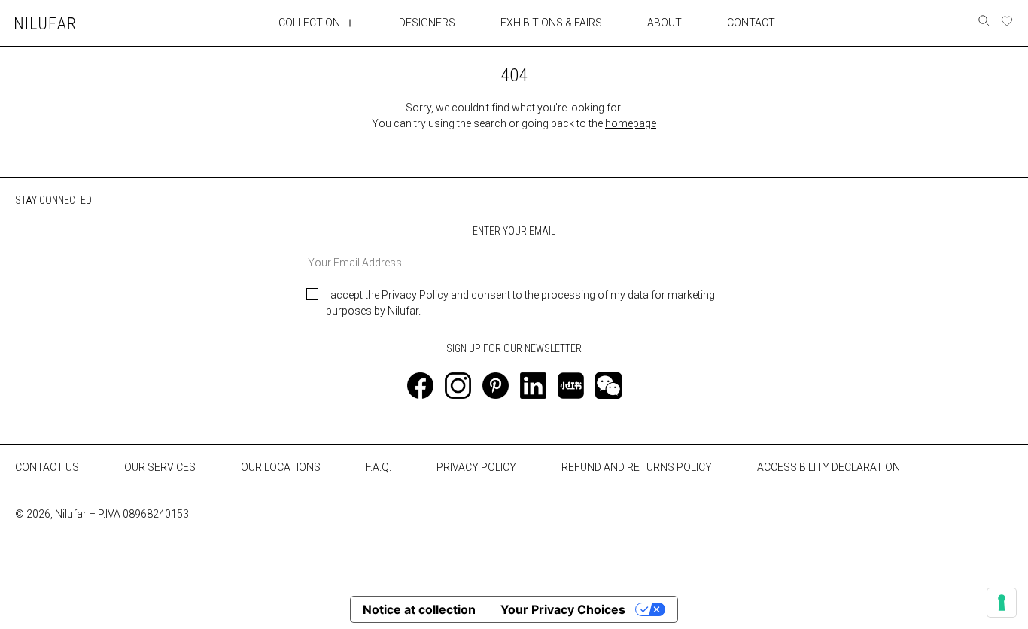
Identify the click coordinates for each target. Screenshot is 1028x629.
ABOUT (664, 23)
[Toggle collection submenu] (350, 22)
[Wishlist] (1007, 21)
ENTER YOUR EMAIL (514, 231)
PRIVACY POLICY (476, 467)
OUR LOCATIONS (281, 467)
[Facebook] (420, 385)
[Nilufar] (45, 23)
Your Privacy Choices (562, 609)
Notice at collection (419, 609)
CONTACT (751, 23)
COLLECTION (309, 23)
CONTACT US (47, 467)
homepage (630, 123)
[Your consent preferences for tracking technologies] (1001, 602)
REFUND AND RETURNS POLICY (636, 467)
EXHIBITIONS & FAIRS (551, 23)
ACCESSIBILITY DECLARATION (828, 467)
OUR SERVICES (160, 467)
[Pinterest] (495, 385)
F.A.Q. (378, 467)
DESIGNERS (427, 23)
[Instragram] (458, 385)
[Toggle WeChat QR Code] (608, 385)
